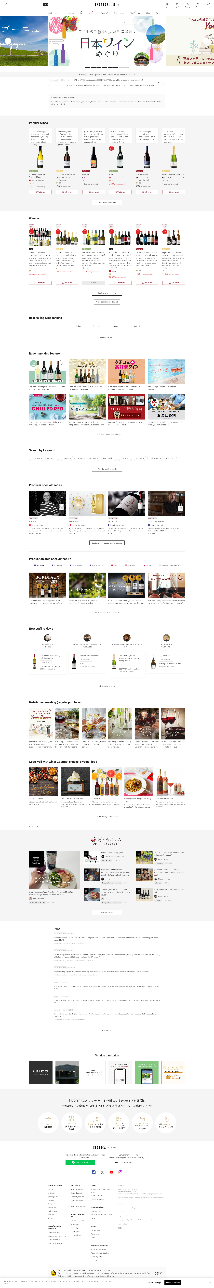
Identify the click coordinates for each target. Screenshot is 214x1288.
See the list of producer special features (107, 543)
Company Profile (122, 1216)
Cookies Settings (154, 1283)
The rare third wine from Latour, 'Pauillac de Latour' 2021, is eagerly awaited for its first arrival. (104, 83)
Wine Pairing (106, 860)
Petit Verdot (87, 174)
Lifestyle (158, 883)
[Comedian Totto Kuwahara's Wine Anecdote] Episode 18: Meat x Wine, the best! (169, 872)
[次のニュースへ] (163, 83)
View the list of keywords (107, 469)
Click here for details (58, 104)
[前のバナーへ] (8, 41)
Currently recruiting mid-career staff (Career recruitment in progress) (139, 1220)
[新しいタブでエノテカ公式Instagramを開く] (120, 1172)
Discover (158, 900)
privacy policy (121, 1204)
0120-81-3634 (132, 1189)
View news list (107, 1031)
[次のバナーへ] (206, 41)
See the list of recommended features (107, 434)
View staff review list (107, 686)
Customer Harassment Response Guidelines (131, 1208)
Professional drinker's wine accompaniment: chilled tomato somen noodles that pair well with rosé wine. (116, 872)
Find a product (54, 13)
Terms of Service (123, 1212)
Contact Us (121, 1185)
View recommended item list (107, 302)
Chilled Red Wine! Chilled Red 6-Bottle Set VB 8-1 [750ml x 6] (146, 255)
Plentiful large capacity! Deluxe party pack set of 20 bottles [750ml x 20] (39, 255)
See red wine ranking (107, 337)
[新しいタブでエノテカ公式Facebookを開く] (94, 1172)
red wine (77, 326)
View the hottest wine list (107, 202)
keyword (32, 826)
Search (45, 4)
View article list (107, 913)
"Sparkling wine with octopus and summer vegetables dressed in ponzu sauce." (115, 892)
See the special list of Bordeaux (107, 613)
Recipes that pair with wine (111, 883)
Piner (111, 174)
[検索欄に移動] (6, 4)
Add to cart (41, 192)
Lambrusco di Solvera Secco (66, 174)
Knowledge (159, 863)
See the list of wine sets (107, 293)
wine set (137, 326)
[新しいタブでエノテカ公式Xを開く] (103, 1172)
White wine (97, 326)
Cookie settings (122, 1224)
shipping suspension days (154, 1194)
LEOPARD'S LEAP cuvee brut (173, 174)
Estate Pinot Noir (142, 174)
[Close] (210, 1282)
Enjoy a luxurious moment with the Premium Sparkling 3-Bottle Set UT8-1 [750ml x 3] (173, 255)
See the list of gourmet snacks (107, 817)
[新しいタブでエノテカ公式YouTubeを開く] (111, 1172)
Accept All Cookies (173, 1283)
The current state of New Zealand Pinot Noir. (169, 891)
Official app (128, 1163)
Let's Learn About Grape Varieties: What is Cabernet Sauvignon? (169, 854)
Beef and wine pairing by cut (112, 853)
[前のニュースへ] (158, 83)
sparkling (116, 326)
